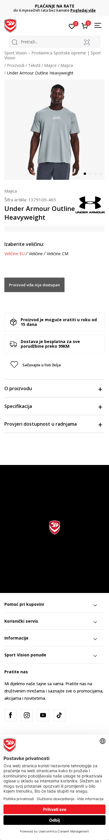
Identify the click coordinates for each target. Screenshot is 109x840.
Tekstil (34, 65)
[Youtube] (43, 715)
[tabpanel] (54, 129)
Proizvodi (15, 65)
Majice (50, 65)
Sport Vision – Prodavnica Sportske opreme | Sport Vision (52, 55)
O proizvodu (18, 388)
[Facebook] (10, 715)
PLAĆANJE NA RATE (54, 6)
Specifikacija (18, 406)
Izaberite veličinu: (24, 244)
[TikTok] (59, 715)
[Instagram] (27, 715)
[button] (54, 365)
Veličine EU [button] (14, 253)
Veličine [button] (36, 253)
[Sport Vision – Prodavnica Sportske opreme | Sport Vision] (10, 25)
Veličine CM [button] (57, 253)
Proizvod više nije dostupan (34, 284)
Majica (66, 65)
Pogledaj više (83, 10)
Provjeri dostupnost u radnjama (40, 424)
